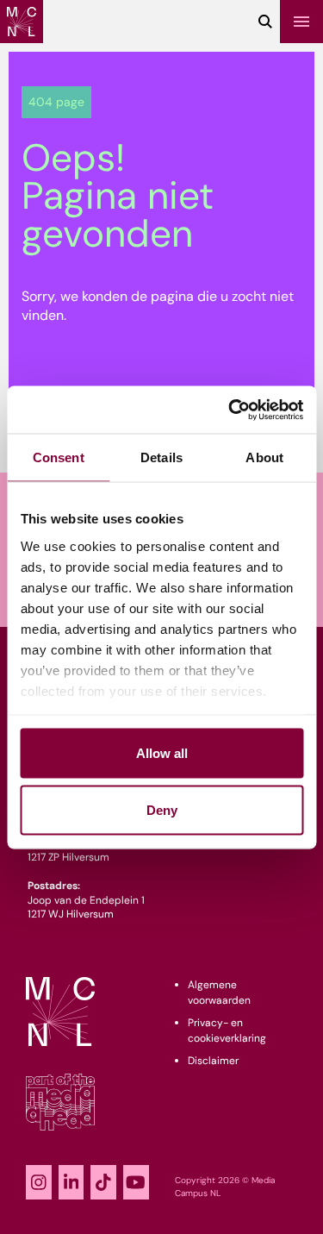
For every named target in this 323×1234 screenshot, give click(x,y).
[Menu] (301, 21)
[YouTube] (136, 1182)
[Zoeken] (265, 21)
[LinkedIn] (71, 1182)
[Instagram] (39, 1182)
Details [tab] (161, 457)
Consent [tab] (58, 457)
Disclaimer (213, 1061)
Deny (161, 809)
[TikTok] (103, 1182)
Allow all (162, 753)
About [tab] (264, 457)
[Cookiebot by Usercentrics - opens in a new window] (230, 409)
